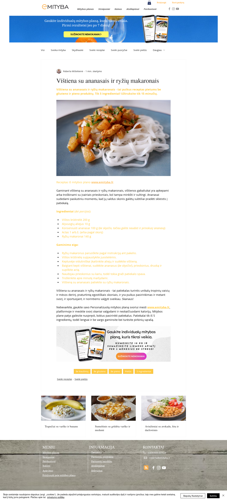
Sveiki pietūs (140, 50)
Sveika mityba (58, 50)
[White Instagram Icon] (158, 467)
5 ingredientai (144, 371)
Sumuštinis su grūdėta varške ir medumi (112, 428)
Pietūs (128, 371)
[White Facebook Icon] (153, 467)
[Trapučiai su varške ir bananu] (63, 408)
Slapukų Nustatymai (193, 495)
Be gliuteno (99, 371)
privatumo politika (55, 497)
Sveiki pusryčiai (119, 50)
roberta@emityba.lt (159, 457)
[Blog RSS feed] (146, 467)
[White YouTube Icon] (164, 467)
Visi (43, 50)
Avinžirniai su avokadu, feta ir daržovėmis (162, 428)
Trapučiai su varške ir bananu (61, 426)
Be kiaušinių (82, 371)
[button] (149, 2)
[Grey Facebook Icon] (169, 9)
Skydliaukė (77, 50)
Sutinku (213, 495)
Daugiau (157, 50)
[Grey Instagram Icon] (173, 9)
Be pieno (115, 371)
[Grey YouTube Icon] (177, 9)
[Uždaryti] (223, 496)
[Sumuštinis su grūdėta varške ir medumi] (113, 408)
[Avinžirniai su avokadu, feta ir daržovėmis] (163, 408)
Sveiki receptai (97, 50)
